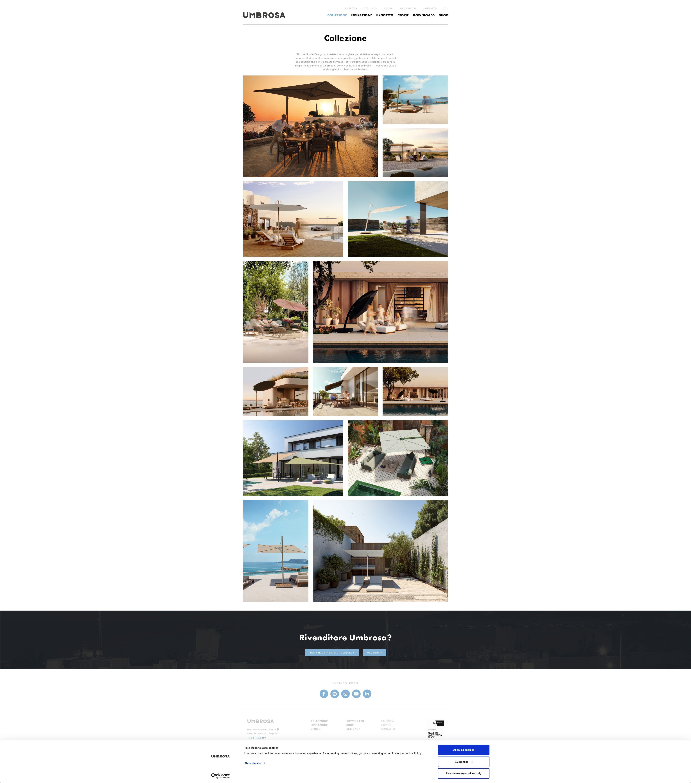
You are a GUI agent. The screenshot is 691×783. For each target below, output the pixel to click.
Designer (370, 8)
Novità (388, 8)
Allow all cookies (463, 749)
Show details (252, 763)
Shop (443, 15)
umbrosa (350, 8)
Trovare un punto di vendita (330, 652)
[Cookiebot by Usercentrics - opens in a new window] (220, 776)
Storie (403, 15)
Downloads (424, 15)
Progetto (384, 15)
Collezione (337, 15)
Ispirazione (361, 15)
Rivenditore (408, 8)
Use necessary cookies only (463, 773)
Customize (461, 761)
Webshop (373, 652)
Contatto (430, 8)
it (444, 8)
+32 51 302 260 (256, 737)
